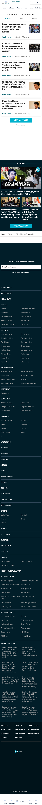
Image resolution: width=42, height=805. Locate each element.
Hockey (3, 519)
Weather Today (20, 729)
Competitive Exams (8, 407)
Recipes (23, 428)
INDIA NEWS (6, 299)
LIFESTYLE (5, 416)
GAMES (4, 557)
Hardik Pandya (26, 317)
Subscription (5, 733)
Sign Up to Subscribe (21, 273)
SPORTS (4, 511)
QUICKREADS (6, 546)
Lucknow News (26, 350)
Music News (5, 375)
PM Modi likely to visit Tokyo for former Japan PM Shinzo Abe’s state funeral (30, 215)
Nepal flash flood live (28, 606)
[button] (2, 2)
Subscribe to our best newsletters (21, 262)
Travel (23, 432)
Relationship (5, 432)
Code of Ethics (33, 733)
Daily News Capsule (9, 267)
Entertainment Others (28, 383)
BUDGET (4, 471)
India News (29, 8)
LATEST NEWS (6, 287)
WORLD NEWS (6, 293)
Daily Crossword (26, 561)
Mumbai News (6, 354)
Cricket (19, 8)
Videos (34, 18)
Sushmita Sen (25, 585)
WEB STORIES (6, 442)
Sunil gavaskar (26, 589)
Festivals (24, 424)
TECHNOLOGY (6, 505)
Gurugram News (26, 342)
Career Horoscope (27, 596)
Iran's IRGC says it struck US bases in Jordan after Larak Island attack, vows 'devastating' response (29, 651)
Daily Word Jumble (7, 565)
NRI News (4, 636)
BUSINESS (5, 453)
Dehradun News (26, 338)
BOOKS (4, 529)
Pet (2, 436)
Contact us (18, 725)
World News (6, 37)
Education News (26, 411)
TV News (24, 379)
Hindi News (25, 632)
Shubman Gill (25, 313)
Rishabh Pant (25, 321)
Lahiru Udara (25, 324)
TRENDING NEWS (7, 577)
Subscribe (35, 3)
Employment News (27, 407)
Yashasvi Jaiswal (6, 321)
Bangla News (25, 628)
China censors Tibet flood (10, 585)
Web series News (7, 383)
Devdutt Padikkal (7, 317)
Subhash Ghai (6, 589)
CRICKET (4, 305)
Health (3, 428)
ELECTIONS (5, 540)
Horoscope (5, 393)
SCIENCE (4, 482)
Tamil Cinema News (27, 375)
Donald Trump (6, 592)
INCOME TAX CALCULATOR (11, 571)
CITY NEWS (5, 330)
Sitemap (4, 737)
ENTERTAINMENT (7, 368)
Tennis (23, 519)
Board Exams (25, 403)
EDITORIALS (5, 494)
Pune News (25, 358)
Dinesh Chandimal (7, 324)
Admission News (7, 403)
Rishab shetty (25, 592)
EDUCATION (5, 399)
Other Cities (25, 362)
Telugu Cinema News (8, 379)
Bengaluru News (6, 334)
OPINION (4, 488)
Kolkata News (6, 350)
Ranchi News (5, 362)
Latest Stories (8, 644)
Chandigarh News (7, 338)
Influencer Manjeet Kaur (29, 581)
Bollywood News (7, 371)
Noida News (25, 354)
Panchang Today (6, 606)
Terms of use (32, 725)
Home (4, 8)
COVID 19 (4, 552)
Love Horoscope (6, 603)
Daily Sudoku (5, 561)
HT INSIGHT (5, 534)
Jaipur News (25, 346)
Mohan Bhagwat (7, 581)
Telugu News (5, 632)
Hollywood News (27, 371)
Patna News (5, 358)
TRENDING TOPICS (8, 612)
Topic (10, 234)
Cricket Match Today (28, 309)
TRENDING (5, 448)
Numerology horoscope (29, 603)
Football (24, 515)
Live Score (4, 313)
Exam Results (5, 411)
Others (3, 523)
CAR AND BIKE (6, 499)
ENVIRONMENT (7, 476)
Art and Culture (6, 420)
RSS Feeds (18, 737)
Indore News (5, 346)
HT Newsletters (33, 729)
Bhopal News (25, 334)
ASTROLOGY (5, 389)
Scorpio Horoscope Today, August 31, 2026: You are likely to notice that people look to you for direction (30, 711)
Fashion (3, 424)
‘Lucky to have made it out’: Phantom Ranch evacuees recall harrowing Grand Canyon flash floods (30, 666)
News (21, 18)
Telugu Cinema (26, 624)
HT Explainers (26, 636)
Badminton (5, 515)
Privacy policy (6, 729)
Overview (7, 18)
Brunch (23, 420)
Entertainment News (8, 628)
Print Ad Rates (20, 733)
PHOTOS (4, 459)
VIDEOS (4, 465)
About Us (4, 725)
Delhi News (5, 342)
